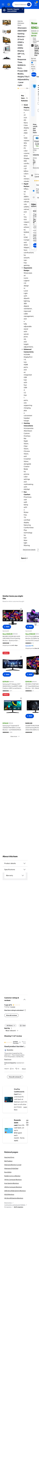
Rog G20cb (7, 1172)
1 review (12, 1007)
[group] (26, 88)
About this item (10, 856)
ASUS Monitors (9, 1194)
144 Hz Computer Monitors (13, 1179)
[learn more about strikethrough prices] (38, 31)
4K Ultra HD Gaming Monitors (13, 1198)
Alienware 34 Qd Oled (11, 1168)
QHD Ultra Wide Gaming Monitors (15, 1191)
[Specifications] (24, 869)
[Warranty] (22, 875)
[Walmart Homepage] (8, 4)
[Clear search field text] (26, 4)
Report (24, 1068)
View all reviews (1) (15, 1077)
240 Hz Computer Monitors (13, 1187)
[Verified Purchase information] (20, 1042)
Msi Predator (8, 1161)
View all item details (29, 549)
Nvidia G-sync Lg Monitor (12, 1176)
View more (13, 736)
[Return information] (32, 71)
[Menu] (3, 4)
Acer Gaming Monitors (11, 1183)
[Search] (29, 4)
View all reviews (11, 1015)
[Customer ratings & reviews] (24, 998)
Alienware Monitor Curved (12, 1165)
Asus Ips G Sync (9, 1157)
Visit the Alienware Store (21, 23)
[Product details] (24, 863)
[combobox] (22, 4)
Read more (7, 1059)
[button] (22, 98)
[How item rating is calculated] (25, 1010)
